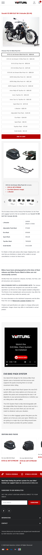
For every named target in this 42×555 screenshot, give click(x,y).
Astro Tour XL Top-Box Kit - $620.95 (20, 99)
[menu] (3, 2)
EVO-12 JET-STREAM (10, 461)
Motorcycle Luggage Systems (22, 300)
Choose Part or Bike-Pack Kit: (11, 51)
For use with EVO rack (8, 458)
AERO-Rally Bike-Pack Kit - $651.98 (20, 81)
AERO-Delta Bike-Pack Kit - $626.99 (20, 77)
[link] (10, 446)
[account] (34, 2)
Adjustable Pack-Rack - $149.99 (20, 113)
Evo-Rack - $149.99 (20, 117)
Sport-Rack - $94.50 (20, 122)
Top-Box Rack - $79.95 (20, 126)
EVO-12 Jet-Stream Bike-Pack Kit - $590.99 (20, 54)
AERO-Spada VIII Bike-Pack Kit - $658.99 (20, 86)
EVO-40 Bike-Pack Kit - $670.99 (20, 68)
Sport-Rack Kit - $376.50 (20, 104)
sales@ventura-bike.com (30, 483)
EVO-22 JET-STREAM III (28, 462)
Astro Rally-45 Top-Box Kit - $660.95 (20, 90)
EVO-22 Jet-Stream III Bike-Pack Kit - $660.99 (20, 59)
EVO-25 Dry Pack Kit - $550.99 (20, 63)
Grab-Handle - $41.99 (20, 131)
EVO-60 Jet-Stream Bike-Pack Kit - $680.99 (20, 72)
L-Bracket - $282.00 (20, 108)
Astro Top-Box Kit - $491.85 (20, 95)
